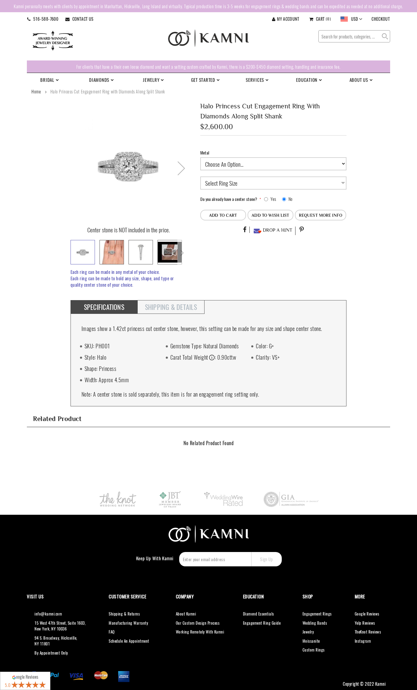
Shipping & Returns (124, 614)
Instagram (363, 641)
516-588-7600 (45, 19)
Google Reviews (367, 614)
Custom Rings (314, 650)
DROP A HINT (276, 230)
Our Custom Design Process (198, 623)
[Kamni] (208, 38)
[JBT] (170, 499)
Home (36, 91)
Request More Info (320, 215)
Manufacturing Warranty (128, 623)
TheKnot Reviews (368, 632)
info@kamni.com (48, 614)
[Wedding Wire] (224, 499)
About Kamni (186, 614)
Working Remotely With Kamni (200, 632)
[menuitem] (53, 79)
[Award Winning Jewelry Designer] (52, 40)
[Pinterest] (301, 230)
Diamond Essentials (258, 614)
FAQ (112, 632)
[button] (351, 19)
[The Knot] (117, 499)
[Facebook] (244, 230)
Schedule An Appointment (129, 641)
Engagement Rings (317, 614)
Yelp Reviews (365, 623)
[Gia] (291, 499)
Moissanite (311, 641)
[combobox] (354, 36)
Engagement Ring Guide (262, 623)
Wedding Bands (315, 623)
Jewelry (308, 632)
